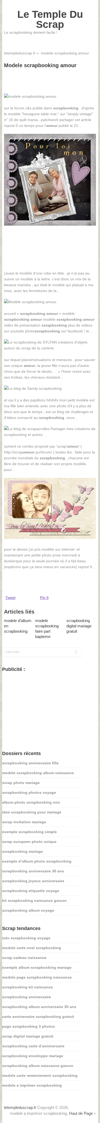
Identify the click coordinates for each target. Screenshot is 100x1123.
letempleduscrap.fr (19, 53)
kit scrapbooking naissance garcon (34, 900)
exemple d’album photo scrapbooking (36, 861)
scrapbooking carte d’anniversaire (33, 1046)
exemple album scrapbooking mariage (36, 967)
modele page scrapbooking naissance (37, 977)
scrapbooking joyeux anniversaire (33, 881)
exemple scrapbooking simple (29, 832)
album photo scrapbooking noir (31, 802)
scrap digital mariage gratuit (27, 1036)
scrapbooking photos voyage (29, 792)
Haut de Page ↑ (82, 1113)
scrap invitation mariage (24, 822)
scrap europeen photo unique (29, 841)
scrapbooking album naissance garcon (37, 1066)
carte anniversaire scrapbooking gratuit (38, 1016)
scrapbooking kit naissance (27, 987)
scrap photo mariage (21, 783)
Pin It (44, 597)
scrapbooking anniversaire (26, 997)
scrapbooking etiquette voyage (30, 891)
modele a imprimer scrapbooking (32, 1085)
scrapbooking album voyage (28, 910)
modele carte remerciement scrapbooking (40, 1075)
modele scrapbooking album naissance (38, 773)
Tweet (10, 597)
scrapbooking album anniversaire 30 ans (39, 1007)
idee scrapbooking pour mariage (31, 812)
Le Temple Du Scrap (50, 19)
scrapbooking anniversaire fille (30, 763)
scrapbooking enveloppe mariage (32, 1056)
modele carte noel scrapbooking (31, 948)
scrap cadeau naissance (24, 957)
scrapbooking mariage (22, 851)
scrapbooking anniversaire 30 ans (33, 871)
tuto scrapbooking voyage (26, 938)
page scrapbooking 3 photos (28, 1026)
